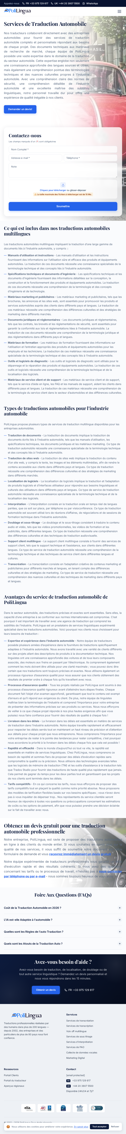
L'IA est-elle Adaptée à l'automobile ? (28, 919)
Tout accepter (99, 1126)
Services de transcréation (80, 1020)
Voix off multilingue (76, 1031)
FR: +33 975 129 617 (81, 990)
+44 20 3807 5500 (83, 1085)
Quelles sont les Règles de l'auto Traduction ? (33, 931)
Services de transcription (79, 1025)
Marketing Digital (75, 1057)
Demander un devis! (20, 109)
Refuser (115, 1126)
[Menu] (119, 11)
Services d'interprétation (79, 1041)
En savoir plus (81, 1126)
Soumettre (63, 206)
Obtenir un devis (46, 989)
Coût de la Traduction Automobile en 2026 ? (32, 907)
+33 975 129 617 (81, 1080)
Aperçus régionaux (14, 1085)
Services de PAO (75, 1047)
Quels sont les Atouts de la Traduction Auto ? (33, 943)
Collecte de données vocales (81, 1052)
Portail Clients (11, 1075)
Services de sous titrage (79, 1036)
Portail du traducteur (15, 1080)
